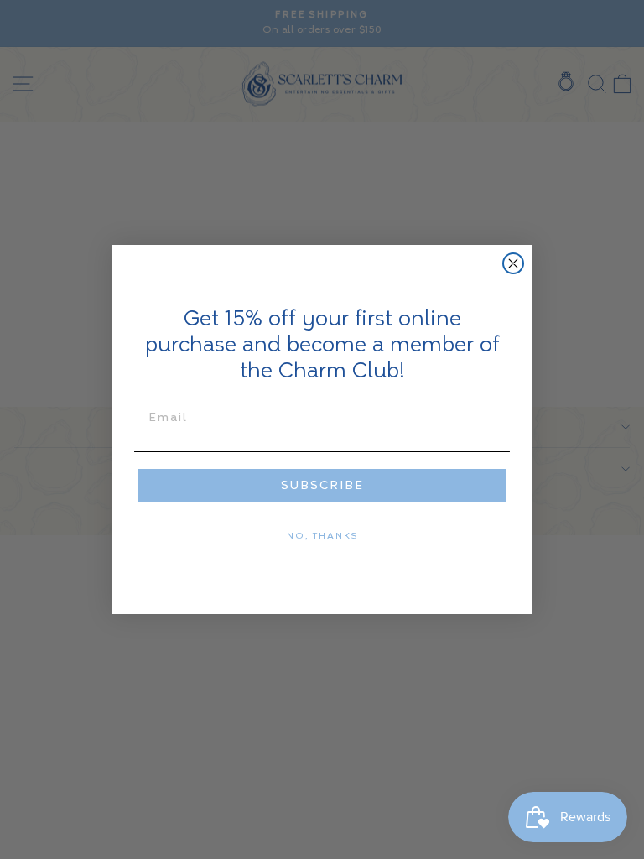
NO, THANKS (322, 536)
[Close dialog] (513, 263)
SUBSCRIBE (322, 485)
